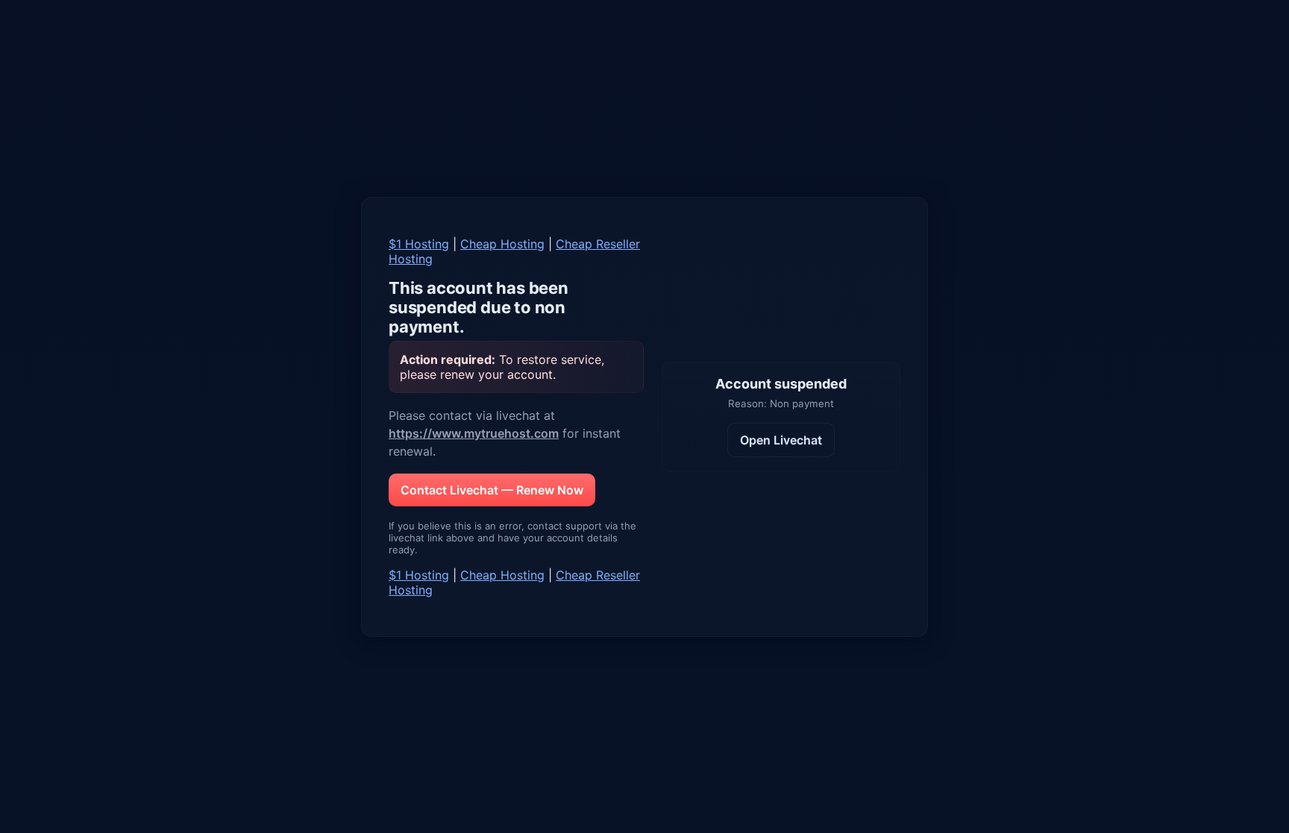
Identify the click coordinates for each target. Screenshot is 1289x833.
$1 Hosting (419, 243)
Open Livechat (781, 440)
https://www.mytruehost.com (474, 433)
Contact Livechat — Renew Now (492, 489)
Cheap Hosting (502, 243)
